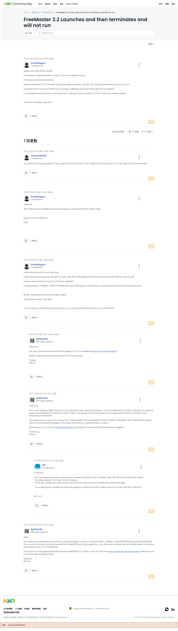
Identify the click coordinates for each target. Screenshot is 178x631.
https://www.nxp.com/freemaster (124, 551)
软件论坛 (36, 12)
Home (26, 12)
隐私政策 (6, 617)
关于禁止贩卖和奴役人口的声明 (35, 617)
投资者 (27, 608)
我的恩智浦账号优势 (11, 612)
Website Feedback (60, 617)
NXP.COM (70, 4)
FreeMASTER (47, 12)
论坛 (40, 4)
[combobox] (95, 33)
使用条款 (14, 617)
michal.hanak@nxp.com (65, 427)
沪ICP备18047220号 (102, 608)
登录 (173, 4)
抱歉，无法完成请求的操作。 (14, 625)
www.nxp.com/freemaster (104, 351)
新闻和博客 (36, 608)
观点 (55, 4)
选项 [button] (150, 43)
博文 (61, 4)
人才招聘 (18, 608)
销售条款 (21, 617)
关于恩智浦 (8, 608)
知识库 (47, 4)
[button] (139, 65)
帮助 (167, 4)
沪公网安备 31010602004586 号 (83, 609)
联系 (45, 608)
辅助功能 (50, 617)
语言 (160, 4)
